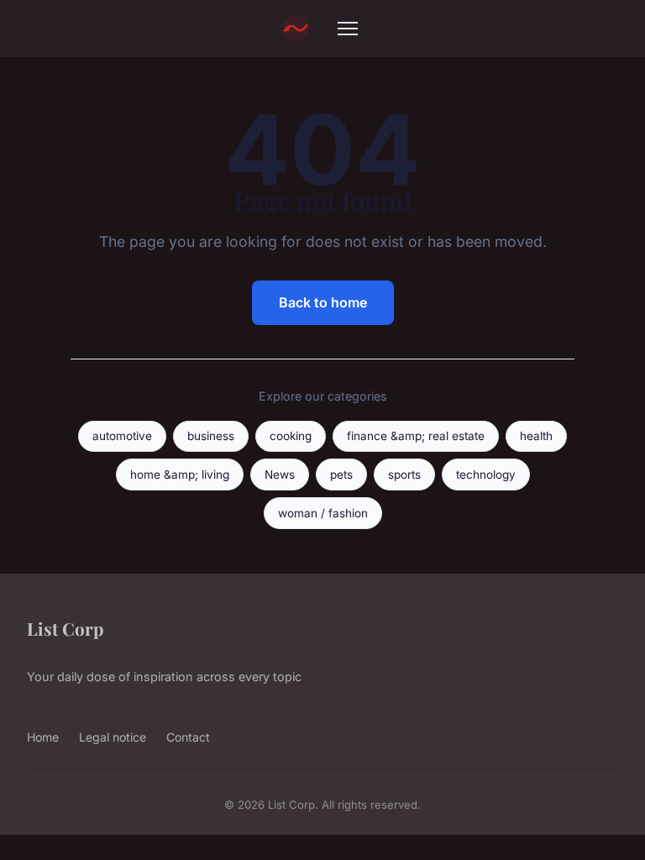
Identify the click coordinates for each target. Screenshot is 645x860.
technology (486, 474)
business (210, 436)
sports (404, 474)
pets (341, 474)
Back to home (323, 302)
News (280, 474)
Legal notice (112, 737)
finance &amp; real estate (416, 436)
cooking (291, 436)
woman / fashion (323, 513)
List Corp (65, 628)
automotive (122, 436)
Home (43, 737)
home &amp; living (179, 474)
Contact (188, 737)
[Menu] (347, 28)
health (536, 436)
